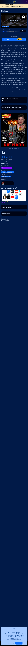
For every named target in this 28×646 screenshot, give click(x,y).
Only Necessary (10, 643)
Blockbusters (10, 172)
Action (3, 172)
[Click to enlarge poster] (14, 130)
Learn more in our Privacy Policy (14, 639)
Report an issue (6, 213)
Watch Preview (14, 20)
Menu (5, 1)
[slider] (1, 157)
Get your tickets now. (17, 6)
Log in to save (4, 31)
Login (26, 1)
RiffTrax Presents (6, 176)
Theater (23, 30)
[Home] (14, 2)
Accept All (19, 643)
